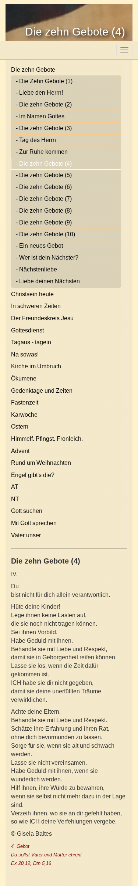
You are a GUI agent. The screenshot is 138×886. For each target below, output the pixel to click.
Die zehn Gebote (33, 70)
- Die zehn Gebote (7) (44, 199)
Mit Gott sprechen (34, 523)
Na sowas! (25, 354)
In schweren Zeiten (36, 306)
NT (15, 499)
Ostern (19, 426)
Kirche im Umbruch (36, 366)
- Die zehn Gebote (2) (44, 104)
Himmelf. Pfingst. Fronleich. (47, 439)
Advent (20, 451)
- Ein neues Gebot (39, 246)
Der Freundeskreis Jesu (42, 318)
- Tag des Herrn (36, 140)
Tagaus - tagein (31, 342)
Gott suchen (26, 511)
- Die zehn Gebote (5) (44, 175)
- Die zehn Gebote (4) (44, 163)
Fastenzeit (24, 402)
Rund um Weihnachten (41, 463)
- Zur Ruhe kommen (42, 152)
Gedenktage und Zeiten (41, 391)
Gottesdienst (27, 330)
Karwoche (24, 415)
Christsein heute (32, 294)
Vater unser (26, 535)
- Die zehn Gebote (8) (44, 210)
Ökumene (23, 378)
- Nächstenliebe (36, 269)
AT (14, 487)
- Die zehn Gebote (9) (44, 222)
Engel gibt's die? (32, 475)
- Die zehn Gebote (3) (44, 128)
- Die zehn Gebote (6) (44, 187)
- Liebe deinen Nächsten (48, 281)
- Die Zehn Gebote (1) (44, 81)
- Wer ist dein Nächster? (47, 257)
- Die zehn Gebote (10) (45, 234)
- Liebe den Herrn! (39, 92)
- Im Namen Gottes (40, 116)
